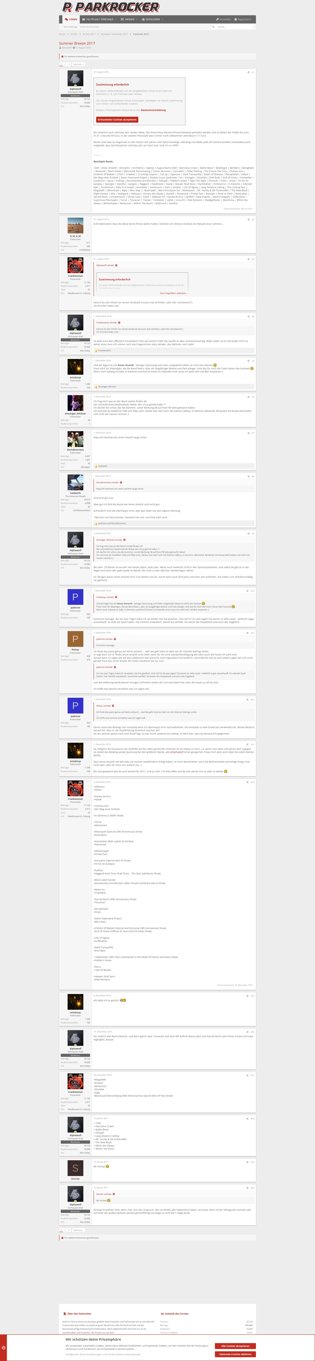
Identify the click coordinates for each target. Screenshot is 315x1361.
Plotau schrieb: (103, 705)
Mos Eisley (85, 106)
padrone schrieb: (104, 638)
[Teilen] (248, 72)
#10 (252, 590)
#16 (252, 1031)
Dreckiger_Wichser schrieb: (109, 539)
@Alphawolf (176, 752)
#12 (252, 699)
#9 (253, 533)
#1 (253, 72)
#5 (253, 360)
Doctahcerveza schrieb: (107, 482)
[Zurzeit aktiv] (75, 85)
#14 (252, 782)
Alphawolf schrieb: (105, 265)
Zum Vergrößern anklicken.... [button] (174, 293)
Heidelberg (84, 249)
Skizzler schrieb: (104, 1194)
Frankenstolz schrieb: (106, 322)
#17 (252, 1075)
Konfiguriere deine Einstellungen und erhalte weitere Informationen (103, 1354)
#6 (253, 396)
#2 (253, 219)
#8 (253, 476)
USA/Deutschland (81, 510)
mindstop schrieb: (105, 597)
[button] (116, 19)
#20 (252, 1187)
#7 (253, 433)
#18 (252, 1118)
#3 (253, 259)
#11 (252, 632)
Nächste (78, 64)
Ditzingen (85, 466)
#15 (252, 995)
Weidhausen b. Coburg (79, 293)
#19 (252, 1162)
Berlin (250, 1332)
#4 (253, 316)
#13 (252, 744)
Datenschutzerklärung (153, 110)
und (112, 523)
